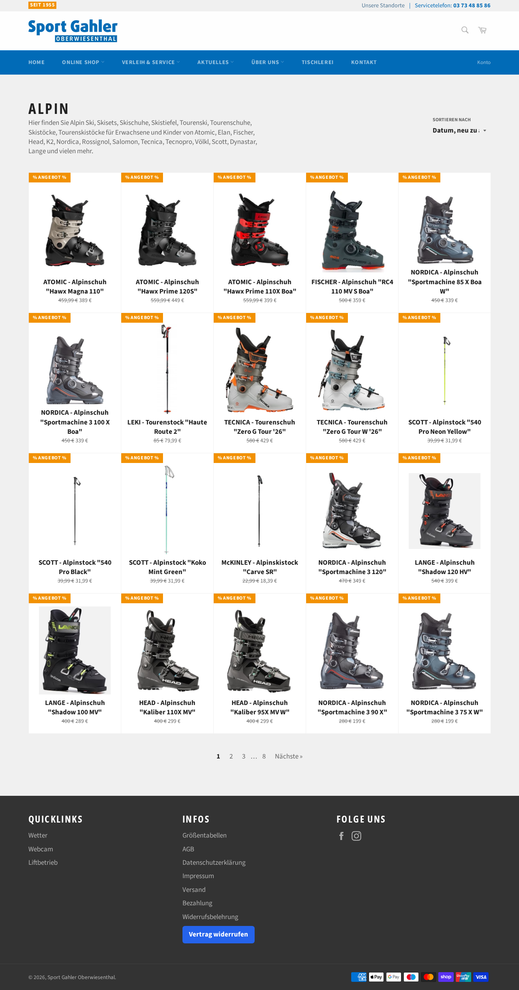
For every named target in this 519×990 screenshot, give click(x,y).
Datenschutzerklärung (214, 863)
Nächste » (288, 756)
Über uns (265, 62)
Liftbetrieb (43, 863)
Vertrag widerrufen (218, 934)
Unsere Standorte (383, 5)
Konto (484, 62)
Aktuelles (213, 62)
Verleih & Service (149, 62)
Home (36, 62)
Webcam (40, 849)
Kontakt (364, 62)
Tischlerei (318, 62)
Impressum (198, 876)
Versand (194, 890)
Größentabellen (204, 835)
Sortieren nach (452, 120)
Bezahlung (197, 903)
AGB (188, 849)
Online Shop (81, 62)
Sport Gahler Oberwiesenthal (81, 977)
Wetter (37, 835)
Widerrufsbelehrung (210, 917)
